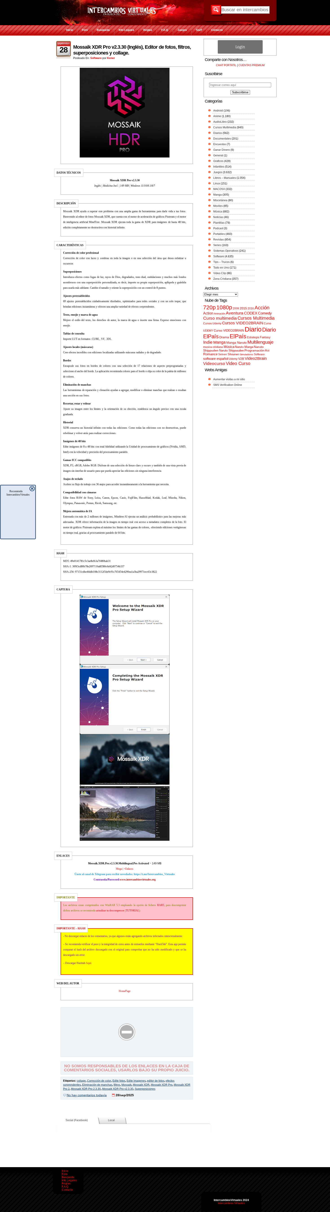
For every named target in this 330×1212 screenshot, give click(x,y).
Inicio (69, 30)
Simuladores (246, 354)
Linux (216, 183)
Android (218, 110)
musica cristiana (213, 347)
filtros (117, 1084)
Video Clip (219, 273)
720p (209, 307)
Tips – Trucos (221, 262)
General (218, 155)
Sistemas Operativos (225, 250)
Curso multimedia (220, 318)
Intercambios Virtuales (231, 1203)
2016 (251, 308)
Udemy (233, 358)
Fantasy (265, 337)
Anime (217, 116)
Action (208, 313)
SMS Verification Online (227, 385)
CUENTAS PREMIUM (251, 65)
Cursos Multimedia (224, 127)
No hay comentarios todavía (87, 1095)
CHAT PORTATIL (226, 65)
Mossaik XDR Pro (161, 1084)
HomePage (124, 991)
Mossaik (126, 1084)
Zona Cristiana (222, 278)
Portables (219, 234)
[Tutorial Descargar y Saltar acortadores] (126, 1053)
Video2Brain (256, 358)
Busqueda (103, 30)
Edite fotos (118, 1080)
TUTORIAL (132, 910)
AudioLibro (220, 121)
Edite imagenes (136, 1080)
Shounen (233, 354)
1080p (224, 307)
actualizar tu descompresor (110, 910)
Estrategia (253, 337)
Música (217, 211)
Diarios (217, 133)
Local (111, 1120)
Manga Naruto (236, 342)
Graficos (218, 161)
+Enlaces (128, 868)
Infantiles (218, 166)
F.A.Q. (165, 30)
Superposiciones (145, 1088)
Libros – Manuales (224, 177)
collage (81, 1080)
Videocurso (214, 363)
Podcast (218, 228)
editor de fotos (155, 1080)
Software (96, 58)
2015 (243, 308)
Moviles (218, 205)
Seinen (222, 354)
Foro (85, 30)
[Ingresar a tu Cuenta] (240, 52)
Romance (210, 354)
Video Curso (238, 363)
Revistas (218, 239)
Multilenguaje (260, 342)
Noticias (218, 217)
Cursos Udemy (212, 323)
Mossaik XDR (141, 1084)
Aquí (88, 963)
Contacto (217, 30)
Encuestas (219, 144)
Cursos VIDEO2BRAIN (242, 323)
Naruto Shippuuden (231, 350)
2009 (236, 308)
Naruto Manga (244, 347)
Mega (119, 868)
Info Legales (126, 30)
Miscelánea (220, 200)
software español (215, 358)
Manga (217, 194)
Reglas (147, 30)
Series (217, 245)
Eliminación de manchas (97, 1084)
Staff (199, 30)
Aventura (234, 313)
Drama (224, 337)
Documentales (222, 138)
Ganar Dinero (221, 149)
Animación (219, 313)
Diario (253, 329)
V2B (241, 358)
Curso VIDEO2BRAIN (229, 330)
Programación (254, 350)
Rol (267, 350)
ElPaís (238, 336)
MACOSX (219, 189)
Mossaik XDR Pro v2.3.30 (117, 1088)
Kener (111, 58)
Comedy (265, 313)
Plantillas (218, 222)
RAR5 (160, 905)
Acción (262, 307)
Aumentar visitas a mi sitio (229, 379)
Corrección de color (99, 1080)
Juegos (182, 30)
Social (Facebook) (77, 1120)
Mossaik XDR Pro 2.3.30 (86, 1088)
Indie (208, 342)
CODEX (250, 313)
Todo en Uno (221, 267)
